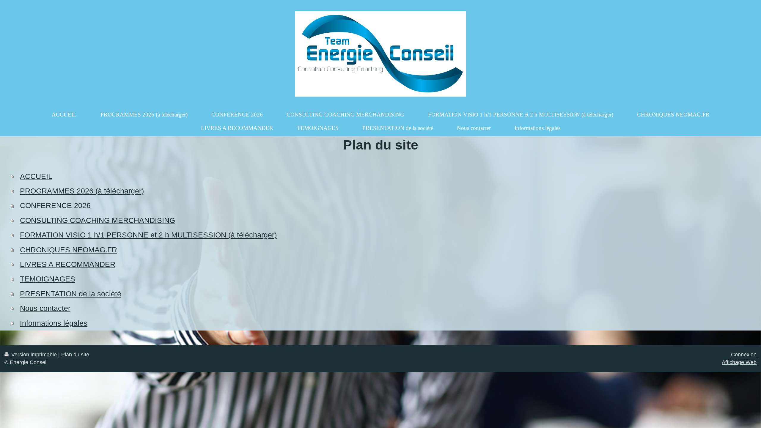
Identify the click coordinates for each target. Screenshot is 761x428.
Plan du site (75, 355)
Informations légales (53, 323)
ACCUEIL (36, 176)
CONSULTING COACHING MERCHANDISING (97, 220)
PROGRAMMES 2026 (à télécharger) (82, 191)
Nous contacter (45, 308)
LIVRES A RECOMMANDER (67, 264)
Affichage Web (739, 362)
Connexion (744, 355)
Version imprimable (34, 355)
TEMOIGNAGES (47, 279)
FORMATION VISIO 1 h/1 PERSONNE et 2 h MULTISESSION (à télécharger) (148, 235)
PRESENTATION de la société (70, 294)
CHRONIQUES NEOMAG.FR (68, 250)
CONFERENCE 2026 (55, 206)
